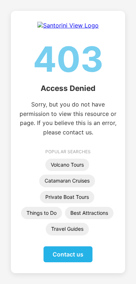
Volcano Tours (67, 165)
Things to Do (41, 213)
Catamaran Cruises (67, 181)
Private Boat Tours (67, 197)
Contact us (68, 254)
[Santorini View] (68, 25)
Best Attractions (89, 213)
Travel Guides (67, 229)
